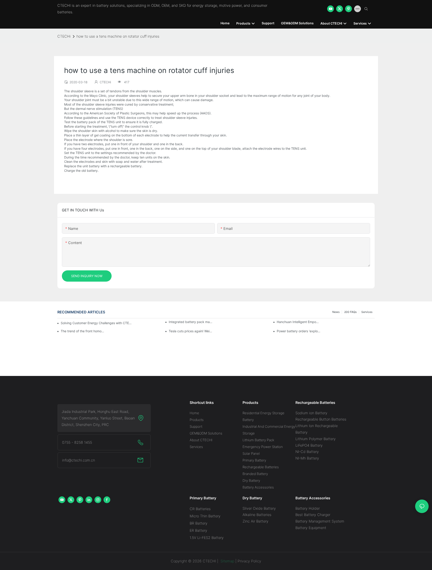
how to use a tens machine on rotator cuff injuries (117, 36)
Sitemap (226, 561)
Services (366, 312)
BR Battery (198, 523)
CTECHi (64, 36)
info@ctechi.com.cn (78, 460)
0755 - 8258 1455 (77, 442)
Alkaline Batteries (257, 514)
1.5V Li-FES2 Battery (207, 537)
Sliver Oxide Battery (259, 508)
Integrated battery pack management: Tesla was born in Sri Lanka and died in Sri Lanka (190, 322)
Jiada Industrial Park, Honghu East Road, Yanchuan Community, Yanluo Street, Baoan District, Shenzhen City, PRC (98, 418)
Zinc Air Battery (255, 521)
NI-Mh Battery (307, 458)
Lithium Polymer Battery (315, 439)
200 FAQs (350, 312)
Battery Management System (319, 521)
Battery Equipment (310, 527)
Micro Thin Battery (205, 516)
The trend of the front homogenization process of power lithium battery (82, 331)
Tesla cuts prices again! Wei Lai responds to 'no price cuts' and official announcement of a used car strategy (190, 331)
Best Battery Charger (312, 514)
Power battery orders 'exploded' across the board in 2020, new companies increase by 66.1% (298, 331)
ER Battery (198, 530)
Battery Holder (307, 508)
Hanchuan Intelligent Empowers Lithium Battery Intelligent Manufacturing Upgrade (298, 322)
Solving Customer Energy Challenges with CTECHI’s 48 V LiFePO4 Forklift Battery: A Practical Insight (97, 323)
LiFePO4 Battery (309, 445)
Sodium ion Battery (311, 413)
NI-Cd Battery (307, 451)
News (336, 312)
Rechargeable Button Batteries (320, 419)
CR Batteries (200, 509)
